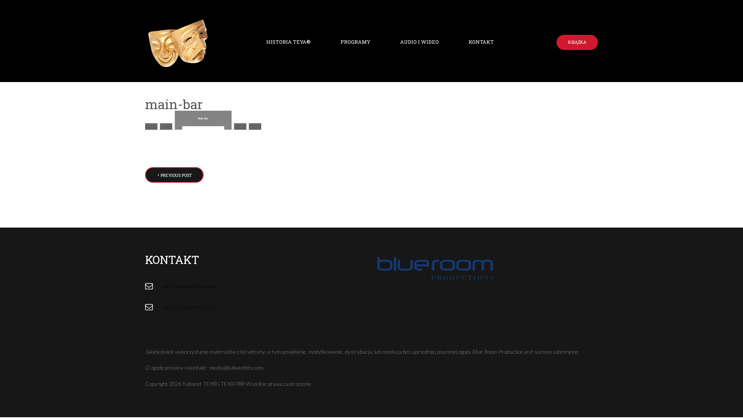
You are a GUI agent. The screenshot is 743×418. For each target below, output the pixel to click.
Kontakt (481, 41)
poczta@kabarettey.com (189, 286)
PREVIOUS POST (176, 175)
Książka (577, 42)
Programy (355, 41)
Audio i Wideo (419, 41)
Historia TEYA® (288, 41)
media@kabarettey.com (189, 307)
